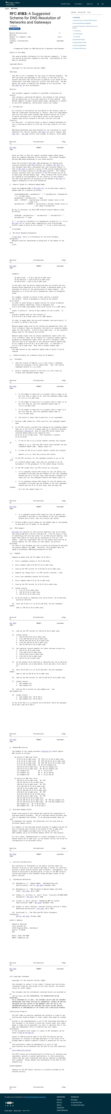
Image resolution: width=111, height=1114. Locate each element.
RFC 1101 (25, 134)
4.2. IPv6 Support (77, 33)
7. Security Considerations (79, 45)
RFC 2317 (57, 165)
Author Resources (62, 1110)
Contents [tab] (73, 12)
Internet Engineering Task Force (36, 1097)
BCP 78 (25, 986)
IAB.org (59, 1105)
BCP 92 (18, 916)
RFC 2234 (37, 188)
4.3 (11, 553)
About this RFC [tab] (82, 12)
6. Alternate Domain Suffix (79, 42)
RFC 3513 (15, 532)
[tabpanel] (87, 32)
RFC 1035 (42, 132)
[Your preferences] (103, 4)
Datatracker (60, 1107)
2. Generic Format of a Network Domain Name (84, 20)
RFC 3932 (15, 85)
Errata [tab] (89, 12)
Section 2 (28, 431)
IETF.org (59, 1100)
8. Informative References (79, 48)
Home (7, 8)
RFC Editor (74, 1100)
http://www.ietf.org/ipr (21, 1050)
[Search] (98, 4)
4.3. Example (76, 36)
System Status (8, 1110)
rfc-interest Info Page (77, 1105)
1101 (13, 134)
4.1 (11, 359)
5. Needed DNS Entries (78, 39)
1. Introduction (76, 17)
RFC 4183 (13, 147)
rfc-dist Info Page (76, 1102)
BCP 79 (30, 1033)
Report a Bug (17, 1110)
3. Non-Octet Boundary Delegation (81, 23)
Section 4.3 (46, 751)
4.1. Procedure (77, 30)
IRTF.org (59, 1102)
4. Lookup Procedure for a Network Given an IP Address (85, 27)
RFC (64, 132)
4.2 (11, 528)
